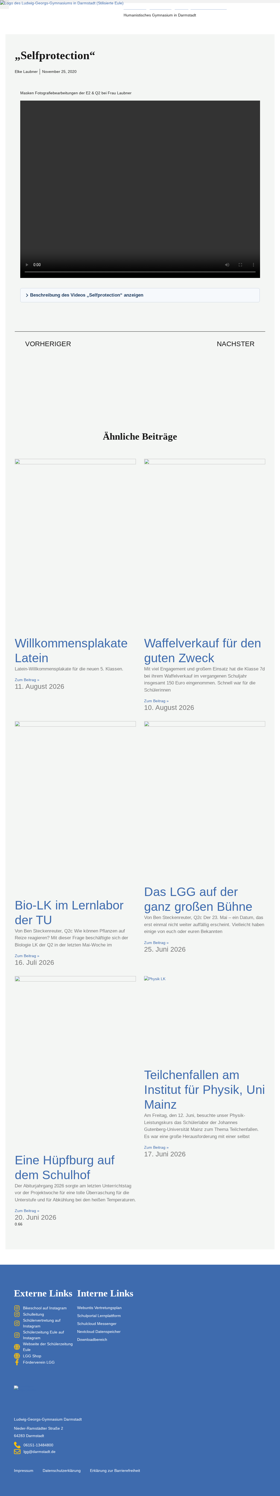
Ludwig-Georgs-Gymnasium (175, 5)
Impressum (23, 1470)
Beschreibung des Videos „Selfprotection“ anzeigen (86, 295)
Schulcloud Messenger (96, 1323)
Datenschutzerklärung (62, 1470)
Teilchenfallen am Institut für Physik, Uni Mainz (204, 1089)
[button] (140, 1)
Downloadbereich (92, 1339)
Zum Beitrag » (27, 680)
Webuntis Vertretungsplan (99, 1308)
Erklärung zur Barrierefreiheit (115, 1470)
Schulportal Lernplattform (99, 1315)
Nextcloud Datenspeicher (99, 1331)
